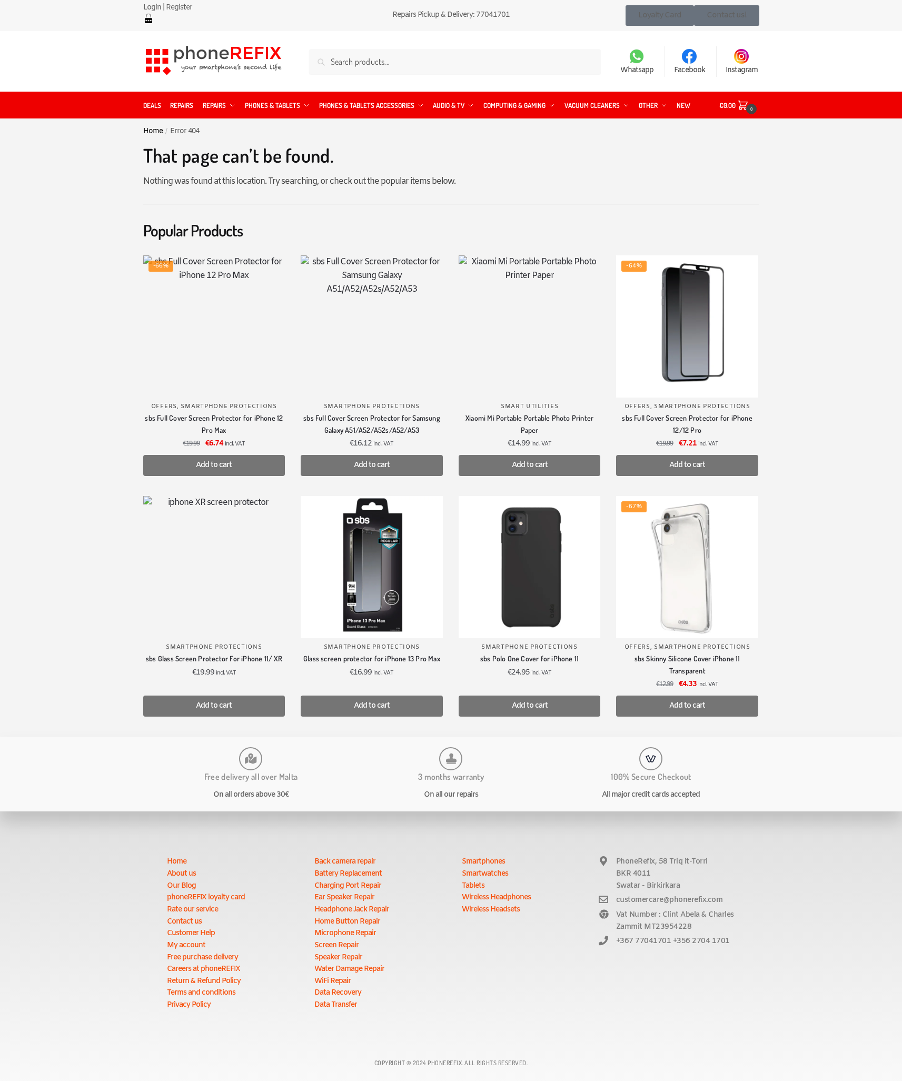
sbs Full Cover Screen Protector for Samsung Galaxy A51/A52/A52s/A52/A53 (371, 423)
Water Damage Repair (349, 969)
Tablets (473, 886)
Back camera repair (344, 862)
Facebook (689, 70)
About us (181, 874)
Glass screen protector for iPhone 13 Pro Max (371, 658)
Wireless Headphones (496, 897)
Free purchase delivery (202, 958)
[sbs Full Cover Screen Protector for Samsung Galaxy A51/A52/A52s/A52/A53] (372, 326)
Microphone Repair (345, 933)
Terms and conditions (201, 993)
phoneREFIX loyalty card (206, 897)
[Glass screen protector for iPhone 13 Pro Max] (372, 567)
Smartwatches (485, 874)
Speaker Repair (338, 958)
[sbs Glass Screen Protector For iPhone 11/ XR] (214, 567)
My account (186, 945)
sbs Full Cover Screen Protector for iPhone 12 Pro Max (214, 423)
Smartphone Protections (228, 406)
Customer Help (191, 933)
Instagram (742, 70)
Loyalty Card (659, 15)
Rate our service (192, 910)
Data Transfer (335, 1005)
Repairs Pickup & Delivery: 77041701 (451, 15)
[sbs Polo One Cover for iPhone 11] (530, 567)
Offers (164, 406)
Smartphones (483, 862)
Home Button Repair (347, 922)
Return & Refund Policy (204, 981)
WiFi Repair (332, 981)
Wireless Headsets (491, 910)
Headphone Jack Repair (351, 910)
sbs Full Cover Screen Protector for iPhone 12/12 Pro (687, 423)
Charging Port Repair (347, 886)
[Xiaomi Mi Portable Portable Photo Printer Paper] (530, 326)
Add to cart (214, 465)
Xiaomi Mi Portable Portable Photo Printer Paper (529, 423)
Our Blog (181, 886)
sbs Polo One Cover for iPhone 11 (529, 658)
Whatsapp (636, 70)
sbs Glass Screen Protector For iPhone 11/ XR (214, 658)
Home (153, 131)
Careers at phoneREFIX (203, 969)
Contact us (184, 922)
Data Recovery (337, 993)
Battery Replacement (348, 874)
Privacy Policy (189, 1005)
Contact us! (727, 15)
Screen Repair (336, 945)
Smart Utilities (530, 406)
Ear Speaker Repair (344, 897)
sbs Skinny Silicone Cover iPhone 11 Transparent (687, 664)
